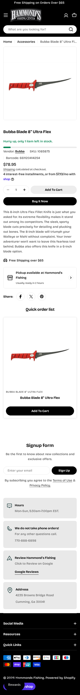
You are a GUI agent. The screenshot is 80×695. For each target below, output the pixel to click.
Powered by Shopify (60, 678)
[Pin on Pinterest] (42, 296)
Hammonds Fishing (30, 678)
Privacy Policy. (40, 485)
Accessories (26, 42)
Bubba (20, 151)
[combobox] (40, 29)
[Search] (71, 29)
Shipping (9, 169)
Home (7, 42)
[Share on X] (31, 296)
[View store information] (70, 277)
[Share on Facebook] (20, 296)
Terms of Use (62, 480)
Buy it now (40, 201)
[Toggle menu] (5, 15)
